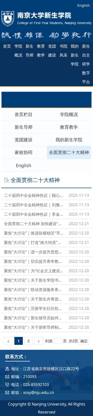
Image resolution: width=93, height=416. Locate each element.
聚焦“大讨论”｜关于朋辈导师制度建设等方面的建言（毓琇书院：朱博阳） (34, 327)
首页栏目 (23, 114)
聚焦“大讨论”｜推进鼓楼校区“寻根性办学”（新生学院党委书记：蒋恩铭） (34, 233)
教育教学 (41, 50)
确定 (84, 340)
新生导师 (29, 50)
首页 (7, 46)
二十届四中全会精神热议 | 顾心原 (34, 195)
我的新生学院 (75, 55)
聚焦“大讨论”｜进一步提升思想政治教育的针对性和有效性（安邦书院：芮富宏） (34, 252)
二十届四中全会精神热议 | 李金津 (34, 214)
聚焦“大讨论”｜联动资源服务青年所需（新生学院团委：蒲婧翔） (34, 289)
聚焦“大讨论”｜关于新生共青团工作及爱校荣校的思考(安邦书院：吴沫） (34, 299)
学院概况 (18, 50)
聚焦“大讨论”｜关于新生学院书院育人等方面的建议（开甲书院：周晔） (34, 280)
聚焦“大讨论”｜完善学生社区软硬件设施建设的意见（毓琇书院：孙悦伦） (34, 308)
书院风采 (63, 50)
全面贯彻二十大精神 (69, 152)
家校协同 (23, 152)
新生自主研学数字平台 (86, 64)
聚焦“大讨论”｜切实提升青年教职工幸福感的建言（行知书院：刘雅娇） (34, 261)
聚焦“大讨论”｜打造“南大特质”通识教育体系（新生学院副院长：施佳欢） (34, 242)
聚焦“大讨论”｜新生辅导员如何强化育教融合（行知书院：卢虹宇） (34, 318)
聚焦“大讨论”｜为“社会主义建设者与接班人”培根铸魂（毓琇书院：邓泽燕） (34, 270)
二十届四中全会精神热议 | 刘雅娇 (34, 205)
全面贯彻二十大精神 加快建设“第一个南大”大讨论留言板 (34, 223)
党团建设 (52, 50)
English (83, 5)
